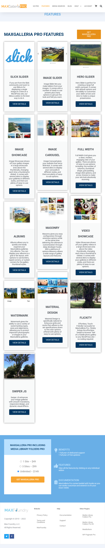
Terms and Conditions (41, 521)
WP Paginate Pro (88, 535)
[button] (101, 6)
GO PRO (36, 6)
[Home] (14, 6)
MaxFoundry (41, 528)
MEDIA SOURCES (58, 6)
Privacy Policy (42, 515)
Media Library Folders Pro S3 (88, 523)
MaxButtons (87, 529)
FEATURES (45, 6)
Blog (70, 6)
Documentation (66, 515)
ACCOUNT (88, 6)
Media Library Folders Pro (87, 516)
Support (63, 520)
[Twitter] (6, 536)
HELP (77, 6)
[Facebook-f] (12, 536)
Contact (63, 526)
